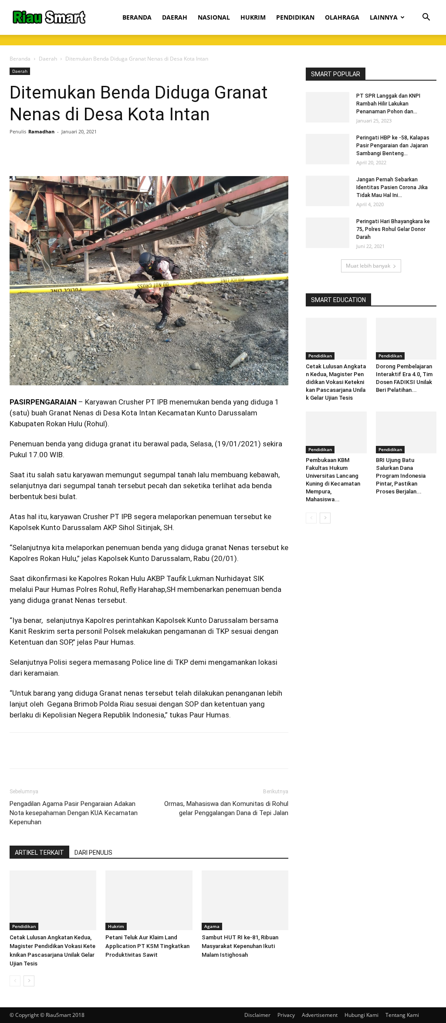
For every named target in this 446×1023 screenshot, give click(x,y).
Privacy (286, 1015)
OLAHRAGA (342, 17)
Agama (212, 926)
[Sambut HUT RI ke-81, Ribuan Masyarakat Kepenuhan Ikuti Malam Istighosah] (245, 900)
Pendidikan (24, 926)
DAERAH (174, 17)
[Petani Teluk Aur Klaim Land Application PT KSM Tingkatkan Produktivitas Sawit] (148, 900)
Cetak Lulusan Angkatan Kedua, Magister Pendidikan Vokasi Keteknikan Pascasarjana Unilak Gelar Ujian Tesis (336, 382)
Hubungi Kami (361, 1015)
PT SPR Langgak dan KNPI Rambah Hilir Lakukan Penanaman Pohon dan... (388, 104)
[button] (426, 18)
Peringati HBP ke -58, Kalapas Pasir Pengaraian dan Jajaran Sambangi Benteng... (392, 145)
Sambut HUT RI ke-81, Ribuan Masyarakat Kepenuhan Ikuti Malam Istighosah (240, 946)
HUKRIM (253, 17)
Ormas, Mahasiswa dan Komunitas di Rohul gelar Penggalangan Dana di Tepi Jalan (226, 808)
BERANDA (137, 17)
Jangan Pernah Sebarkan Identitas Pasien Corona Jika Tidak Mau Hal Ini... (392, 187)
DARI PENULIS (93, 852)
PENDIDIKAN (295, 17)
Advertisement (320, 1015)
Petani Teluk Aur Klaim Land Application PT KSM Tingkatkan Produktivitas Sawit (147, 946)
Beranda (20, 58)
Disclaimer (257, 1015)
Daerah (48, 58)
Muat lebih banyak (368, 265)
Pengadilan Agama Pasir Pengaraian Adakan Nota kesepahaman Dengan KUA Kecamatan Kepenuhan (74, 813)
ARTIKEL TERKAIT (39, 852)
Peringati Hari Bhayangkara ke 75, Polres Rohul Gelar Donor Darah (393, 229)
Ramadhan (41, 131)
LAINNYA (384, 17)
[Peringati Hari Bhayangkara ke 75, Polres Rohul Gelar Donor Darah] (327, 233)
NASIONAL (214, 17)
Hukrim (116, 926)
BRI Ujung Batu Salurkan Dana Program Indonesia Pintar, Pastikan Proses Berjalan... (401, 476)
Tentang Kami (402, 1015)
